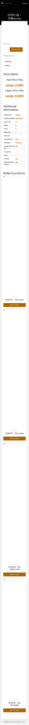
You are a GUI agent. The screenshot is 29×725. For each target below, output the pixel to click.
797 (16, 122)
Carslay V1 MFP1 (14, 85)
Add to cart (16, 49)
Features (7, 65)
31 (15, 129)
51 (15, 125)
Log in (23, 722)
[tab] (14, 62)
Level (16, 159)
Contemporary (19, 118)
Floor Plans (8, 61)
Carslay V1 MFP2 (14, 95)
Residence (12, 55)
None (16, 139)
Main (16, 162)
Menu (25, 3)
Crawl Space (18, 142)
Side (16, 146)
